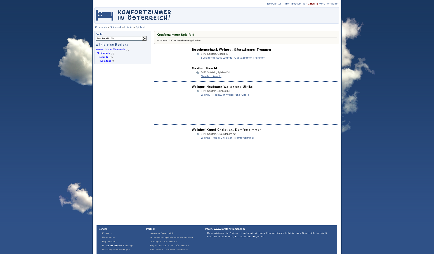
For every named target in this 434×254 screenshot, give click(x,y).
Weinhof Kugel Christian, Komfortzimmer (226, 129)
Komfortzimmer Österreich (110, 49)
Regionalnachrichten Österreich (169, 245)
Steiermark (116, 27)
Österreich (101, 27)
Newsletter (274, 3)
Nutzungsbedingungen (116, 249)
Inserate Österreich (162, 233)
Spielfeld (139, 27)
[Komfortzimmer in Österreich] (134, 21)
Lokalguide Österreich (163, 241)
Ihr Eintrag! (117, 245)
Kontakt (107, 233)
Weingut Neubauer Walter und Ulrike (222, 86)
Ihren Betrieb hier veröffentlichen (311, 3)
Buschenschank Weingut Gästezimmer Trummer (231, 49)
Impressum (109, 241)
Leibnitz (128, 27)
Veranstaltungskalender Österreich (171, 237)
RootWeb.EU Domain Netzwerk (169, 249)
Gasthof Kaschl (204, 68)
